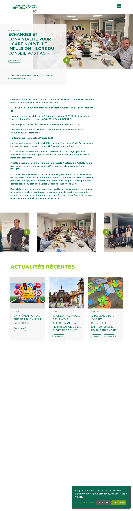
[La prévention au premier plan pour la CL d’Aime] (27, 293)
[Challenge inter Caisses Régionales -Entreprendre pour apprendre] (105, 293)
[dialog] (101, 497)
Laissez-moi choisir (85, 503)
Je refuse (103, 503)
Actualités (21, 75)
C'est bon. (119, 503)
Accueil (11, 75)
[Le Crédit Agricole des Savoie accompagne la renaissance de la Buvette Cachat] (66, 293)
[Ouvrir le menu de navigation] (119, 6)
